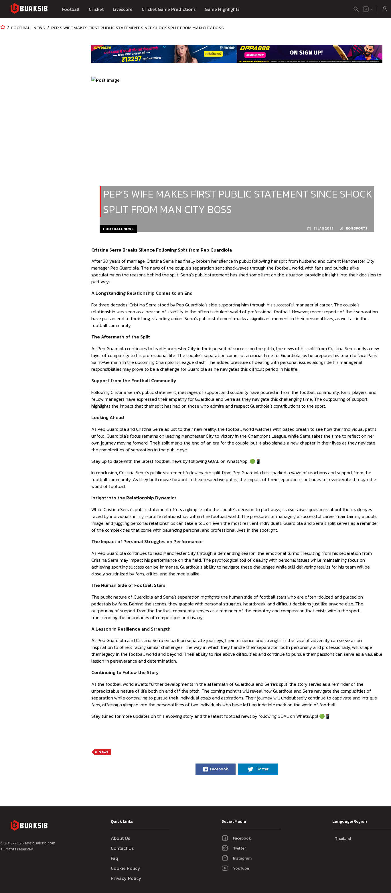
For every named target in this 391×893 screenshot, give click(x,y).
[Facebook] (365, 9)
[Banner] (164, 53)
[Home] (2, 27)
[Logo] (29, 9)
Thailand (343, 839)
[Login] (384, 9)
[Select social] (368, 9)
